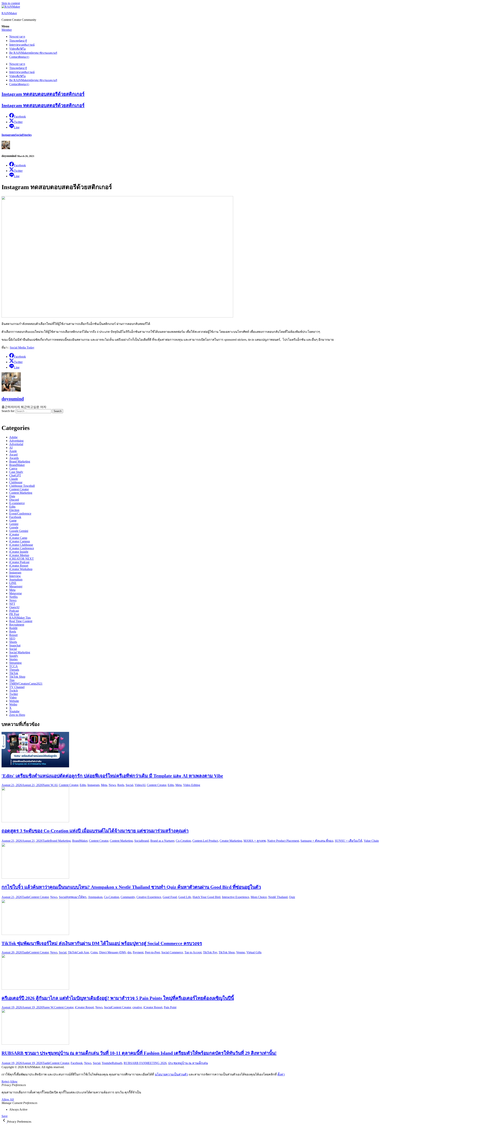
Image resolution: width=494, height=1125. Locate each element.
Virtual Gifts (253, 952)
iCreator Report (18, 565)
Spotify (13, 655)
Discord (14, 499)
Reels (12, 631)
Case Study (16, 472)
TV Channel (17, 687)
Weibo (13, 704)
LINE (12, 583)
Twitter (13, 694)
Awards (14, 458)
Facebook (15, 517)
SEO (12, 638)
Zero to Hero (17, 714)
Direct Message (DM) (112, 952)
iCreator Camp (18, 537)
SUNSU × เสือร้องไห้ (348, 840)
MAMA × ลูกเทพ (255, 840)
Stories (27, 135)
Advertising (16, 440)
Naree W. (48, 785)
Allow (14, 1081)
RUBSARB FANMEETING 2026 (145, 1063)
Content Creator (19, 489)
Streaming (15, 662)
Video (17, 48)
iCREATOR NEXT (21, 558)
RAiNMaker (9, 13)
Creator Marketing (231, 840)
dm (129, 952)
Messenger (15, 586)
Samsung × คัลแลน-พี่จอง (316, 840)
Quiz (292, 897)
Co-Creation (183, 840)
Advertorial (16, 444)
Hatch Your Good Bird (206, 897)
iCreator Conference (21, 548)
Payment (138, 952)
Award (13, 454)
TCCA (13, 666)
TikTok (13, 673)
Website (14, 701)
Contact (19, 56)
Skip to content (11, 3)
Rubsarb (117, 1063)
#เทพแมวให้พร (76, 897)
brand (145, 840)
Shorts (13, 642)
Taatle (46, 840)
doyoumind (13, 398)
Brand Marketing (19, 461)
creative (137, 1007)
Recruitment (16, 624)
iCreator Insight (18, 551)
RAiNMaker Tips (20, 617)
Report (13, 635)
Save (5, 1116)
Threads (14, 669)
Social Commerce (172, 952)
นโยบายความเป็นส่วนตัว (171, 1074)
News (17, 36)
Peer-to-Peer (152, 952)
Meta (12, 590)
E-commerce (17, 503)
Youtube (14, 711)
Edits (12, 506)
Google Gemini (18, 531)
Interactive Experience (235, 897)
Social (19, 135)
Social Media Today (22, 347)
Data (12, 496)
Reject (5, 1081)
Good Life (184, 897)
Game (13, 520)
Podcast (14, 610)
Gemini (13, 524)
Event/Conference (20, 513)
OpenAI (14, 607)
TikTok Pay (210, 952)
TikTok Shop (17, 676)
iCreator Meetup (19, 555)
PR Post (14, 614)
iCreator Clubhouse (21, 544)
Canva (13, 468)
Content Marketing (20, 492)
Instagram (8, 135)
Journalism (15, 579)
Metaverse (15, 593)
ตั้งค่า (281, 1074)
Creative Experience (148, 897)
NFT (12, 603)
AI (11, 447)
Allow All (8, 1099)
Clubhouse (15, 482)
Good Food (170, 897)
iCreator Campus (19, 541)
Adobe (13, 437)
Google (13, 527)
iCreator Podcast (19, 562)
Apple (13, 451)
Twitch (13, 690)
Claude (13, 478)
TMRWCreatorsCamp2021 (25, 683)
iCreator (14, 534)
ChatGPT (15, 475)
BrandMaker (17, 465)
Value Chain (371, 840)
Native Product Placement (283, 840)
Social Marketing (19, 652)
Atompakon (95, 897)
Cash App (83, 952)
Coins (94, 952)
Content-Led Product (205, 840)
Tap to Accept (192, 952)
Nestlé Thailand (278, 897)
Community (128, 897)
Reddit (13, 628)
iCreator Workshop (20, 569)
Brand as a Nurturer (162, 840)
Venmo (240, 952)
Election (14, 510)
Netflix (13, 596)
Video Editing (191, 785)
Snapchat (14, 645)
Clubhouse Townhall (22, 485)
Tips (18, 40)
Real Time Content (20, 621)
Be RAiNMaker (33, 52)
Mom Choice (259, 897)
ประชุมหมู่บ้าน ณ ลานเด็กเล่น (188, 1063)
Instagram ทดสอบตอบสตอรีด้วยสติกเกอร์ (43, 94)
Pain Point (170, 1007)
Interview (22, 44)
